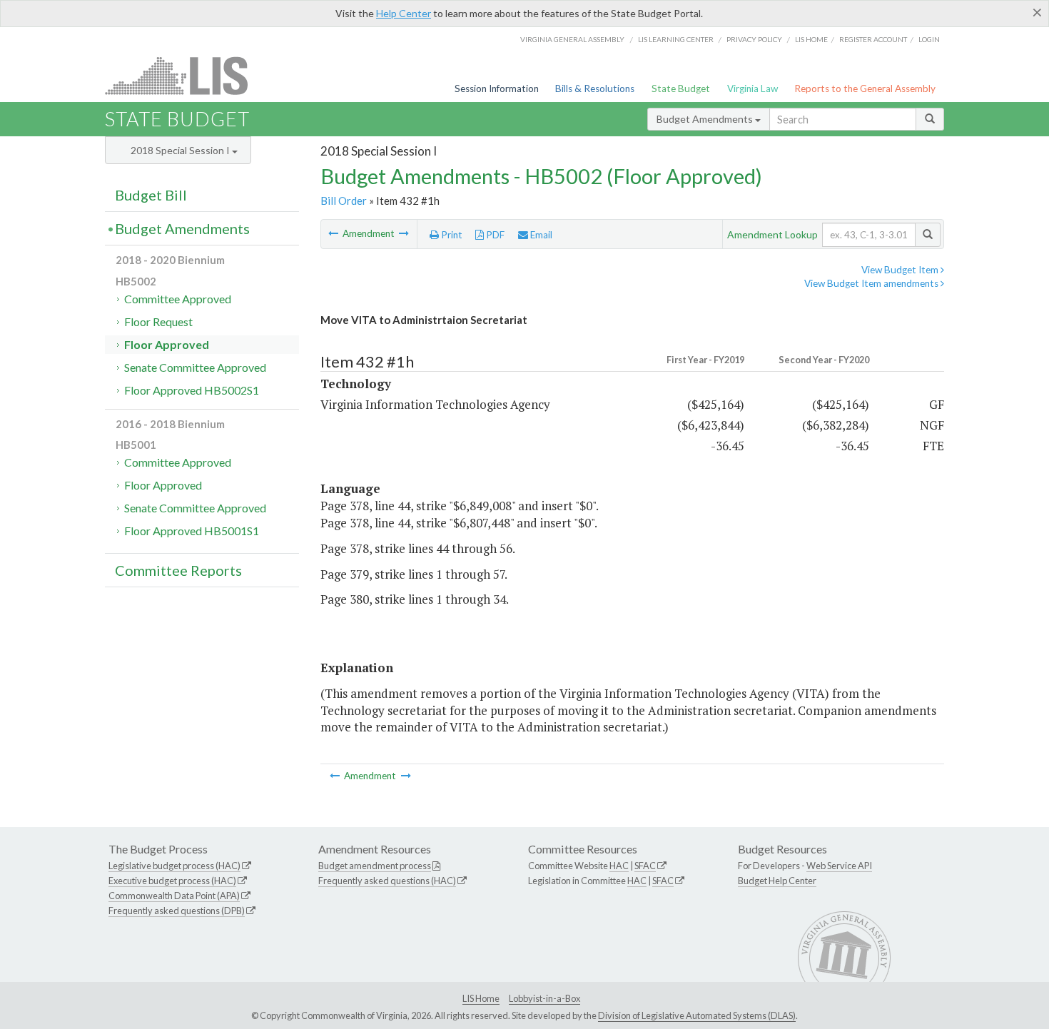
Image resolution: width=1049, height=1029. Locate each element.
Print (450, 234)
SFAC (645, 865)
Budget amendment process (374, 865)
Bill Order (343, 200)
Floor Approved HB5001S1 (191, 530)
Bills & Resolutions (594, 88)
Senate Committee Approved (195, 367)
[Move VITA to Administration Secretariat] (334, 233)
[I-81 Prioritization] (404, 233)
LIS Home (481, 998)
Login (929, 39)
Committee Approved (177, 298)
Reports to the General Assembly (865, 88)
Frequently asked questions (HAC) (387, 880)
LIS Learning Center (676, 39)
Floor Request (158, 321)
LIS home (811, 39)
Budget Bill (151, 194)
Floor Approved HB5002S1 (191, 390)
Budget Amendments (706, 119)
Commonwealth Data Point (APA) (174, 895)
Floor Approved (166, 344)
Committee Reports (178, 570)
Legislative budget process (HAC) (174, 865)
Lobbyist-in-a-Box (544, 998)
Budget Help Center (777, 880)
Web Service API (839, 865)
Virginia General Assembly (572, 39)
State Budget (681, 88)
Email (540, 234)
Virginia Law (752, 88)
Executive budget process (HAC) (172, 880)
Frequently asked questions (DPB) (176, 910)
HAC (619, 865)
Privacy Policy (754, 39)
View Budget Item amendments (872, 283)
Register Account (873, 39)
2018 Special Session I (181, 150)
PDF (494, 234)
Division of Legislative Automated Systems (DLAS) (697, 1015)
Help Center (403, 13)
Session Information (497, 88)
